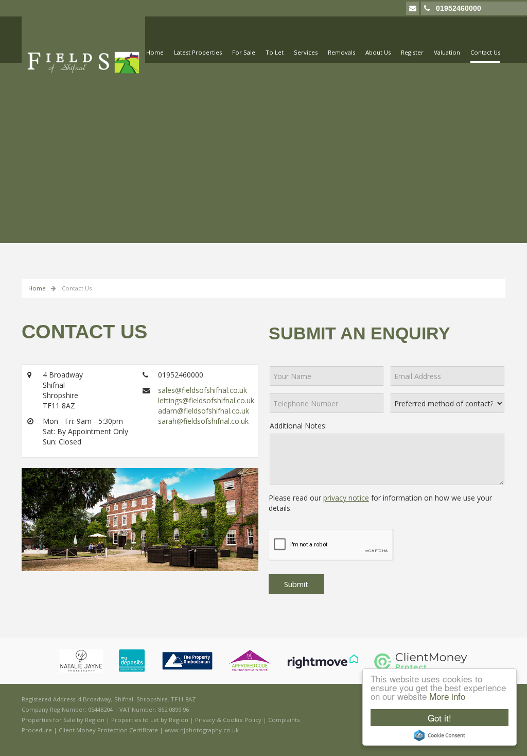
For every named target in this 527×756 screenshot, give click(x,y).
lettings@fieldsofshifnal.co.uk (206, 400)
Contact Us (485, 52)
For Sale (243, 52)
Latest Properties (198, 52)
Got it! (439, 717)
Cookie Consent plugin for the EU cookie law (439, 735)
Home (155, 52)
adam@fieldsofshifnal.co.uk (203, 411)
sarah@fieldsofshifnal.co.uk (203, 421)
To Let (275, 52)
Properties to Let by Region (149, 720)
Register (412, 52)
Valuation (447, 52)
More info (447, 696)
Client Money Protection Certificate (108, 730)
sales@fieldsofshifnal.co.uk (202, 390)
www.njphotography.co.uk (202, 730)
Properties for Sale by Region (63, 720)
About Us (378, 52)
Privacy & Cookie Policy (228, 720)
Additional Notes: (298, 426)
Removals (341, 52)
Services (306, 52)
